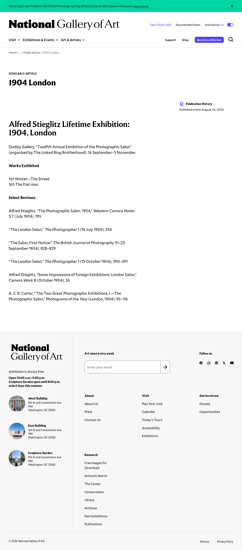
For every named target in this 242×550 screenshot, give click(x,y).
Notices (204, 541)
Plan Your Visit (152, 404)
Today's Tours (152, 420)
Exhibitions (150, 436)
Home (13, 52)
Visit (12, 40)
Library (90, 500)
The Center (93, 484)
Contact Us (93, 420)
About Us (91, 404)
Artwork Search (96, 476)
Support (170, 40)
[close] (231, 6)
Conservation (94, 492)
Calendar (148, 412)
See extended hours (188, 25)
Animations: (215, 25)
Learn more (140, 6)
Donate (204, 404)
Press (88, 412)
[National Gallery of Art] (36, 352)
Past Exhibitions (96, 516)
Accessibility (151, 428)
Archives (91, 508)
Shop (185, 40)
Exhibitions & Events (38, 40)
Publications (31, 52)
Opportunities (209, 412)
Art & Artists (71, 40)
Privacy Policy (225, 541)
